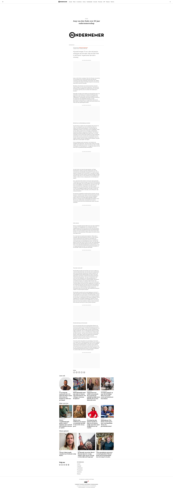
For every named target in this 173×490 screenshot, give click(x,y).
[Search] (170, 1)
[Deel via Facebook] (79, 372)
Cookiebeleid (77, 484)
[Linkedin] (62, 465)
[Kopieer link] (74, 372)
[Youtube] (68, 465)
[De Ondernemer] (62, 1)
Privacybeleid (82, 484)
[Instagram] (66, 465)
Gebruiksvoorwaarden (94, 484)
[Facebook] (64, 465)
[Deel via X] (82, 372)
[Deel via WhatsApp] (77, 372)
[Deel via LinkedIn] (84, 372)
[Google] (60, 465)
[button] (87, 484)
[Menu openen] (2, 1)
